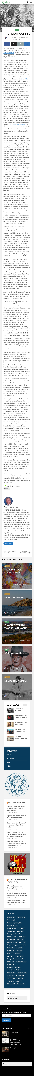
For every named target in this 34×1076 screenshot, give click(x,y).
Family (22, 942)
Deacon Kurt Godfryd (12, 640)
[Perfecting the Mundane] (10, 731)
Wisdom (11, 984)
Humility (11, 950)
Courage (11, 931)
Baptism (11, 920)
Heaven (10, 947)
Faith (17, 30)
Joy (19, 950)
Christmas (11, 928)
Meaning (6, 488)
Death (20, 931)
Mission (19, 959)
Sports (10, 975)
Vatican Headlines (16, 803)
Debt (10, 934)
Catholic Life (12, 925)
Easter (18, 934)
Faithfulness (12, 942)
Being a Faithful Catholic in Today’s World (20, 710)
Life (17, 953)
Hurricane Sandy (8, 52)
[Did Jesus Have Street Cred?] (17, 575)
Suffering (20, 975)
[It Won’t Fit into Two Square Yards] (17, 631)
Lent (10, 953)
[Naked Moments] (17, 603)
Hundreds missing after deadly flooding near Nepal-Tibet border (17, 825)
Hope (19, 947)
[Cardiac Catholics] (17, 659)
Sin (18, 970)
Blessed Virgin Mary (14, 922)
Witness (20, 984)
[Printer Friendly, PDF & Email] (11, 486)
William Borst (10, 612)
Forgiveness (12, 945)
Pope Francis (21, 961)
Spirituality (22, 972)
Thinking (11, 978)
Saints (10, 970)
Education (11, 936)
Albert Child (24, 79)
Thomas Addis (10, 585)
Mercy (10, 959)
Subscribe (6, 1020)
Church (21, 928)
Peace (10, 961)
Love (10, 956)
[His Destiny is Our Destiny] (10, 717)
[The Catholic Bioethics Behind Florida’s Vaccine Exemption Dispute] (10, 738)
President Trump (13, 967)
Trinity (20, 978)
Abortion (11, 917)
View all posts (8, 543)
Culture (7, 566)
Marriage (19, 956)
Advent (21, 917)
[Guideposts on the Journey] (10, 724)
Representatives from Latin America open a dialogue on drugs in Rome (16, 808)
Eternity (21, 936)
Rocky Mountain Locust (17, 125)
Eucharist (11, 939)
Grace (22, 945)
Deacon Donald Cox (12, 37)
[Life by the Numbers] (17, 686)
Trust (10, 981)
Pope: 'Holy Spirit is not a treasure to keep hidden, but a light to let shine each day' (16, 834)
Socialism (11, 972)
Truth (19, 981)
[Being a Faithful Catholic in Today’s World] (10, 710)
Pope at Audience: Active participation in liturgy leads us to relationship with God (16, 843)
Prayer (10, 964)
